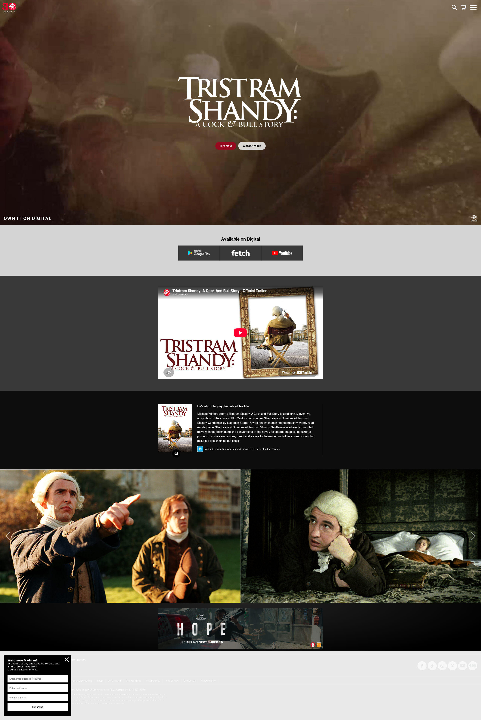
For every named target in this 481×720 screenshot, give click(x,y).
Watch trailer (252, 146)
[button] (8, 536)
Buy (226, 146)
